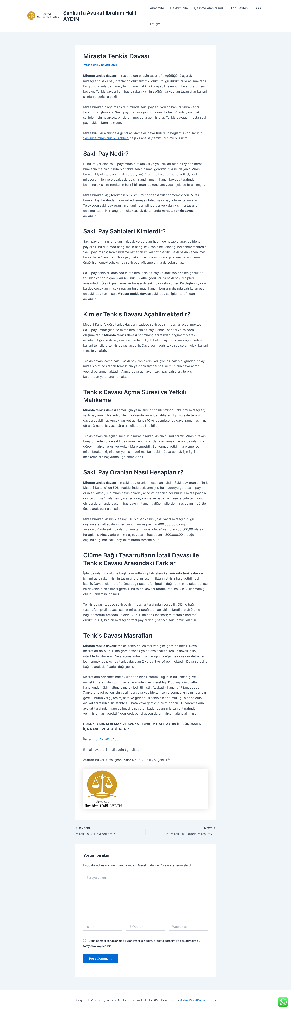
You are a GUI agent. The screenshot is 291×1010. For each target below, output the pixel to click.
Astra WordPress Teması (198, 1000)
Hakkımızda (179, 8)
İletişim (155, 24)
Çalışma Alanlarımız (208, 8)
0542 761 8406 (106, 739)
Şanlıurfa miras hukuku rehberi (106, 138)
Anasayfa (157, 8)
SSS (258, 8)
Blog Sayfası (239, 8)
